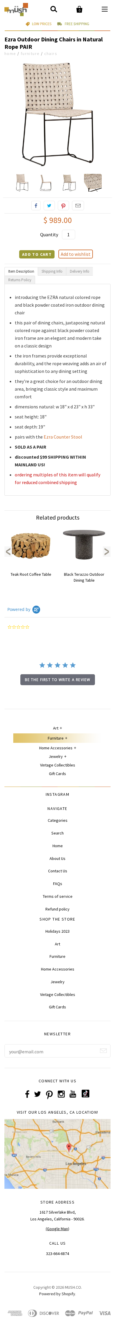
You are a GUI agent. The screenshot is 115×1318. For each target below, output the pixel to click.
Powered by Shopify (57, 1293)
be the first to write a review (58, 679)
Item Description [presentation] (21, 271)
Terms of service (58, 896)
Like (36, 205)
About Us (57, 858)
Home (10, 53)
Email (78, 205)
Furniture (30, 53)
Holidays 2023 (57, 931)
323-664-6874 (57, 1253)
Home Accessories (56, 748)
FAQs (57, 883)
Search (57, 833)
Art (55, 728)
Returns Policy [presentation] (19, 279)
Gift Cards (57, 773)
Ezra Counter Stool (63, 437)
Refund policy (57, 909)
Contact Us (57, 871)
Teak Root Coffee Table (31, 574)
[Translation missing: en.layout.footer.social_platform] (85, 1096)
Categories (58, 820)
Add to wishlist (76, 254)
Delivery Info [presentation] (79, 271)
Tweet (49, 205)
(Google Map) (57, 1228)
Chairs (50, 53)
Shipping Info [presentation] (52, 271)
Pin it (63, 205)
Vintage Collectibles (57, 765)
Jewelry (56, 756)
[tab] (21, 271)
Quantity (49, 234)
